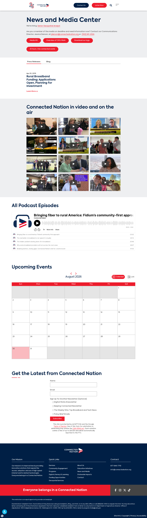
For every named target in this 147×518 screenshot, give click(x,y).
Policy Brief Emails (62, 414)
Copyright (125, 516)
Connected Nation (67, 149)
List (133, 277)
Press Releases (33, 62)
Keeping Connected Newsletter (68, 406)
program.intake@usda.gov (92, 508)
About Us (80, 465)
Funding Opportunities (57, 477)
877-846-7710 (116, 466)
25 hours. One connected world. (42, 49)
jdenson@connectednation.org (65, 34)
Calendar (119, 277)
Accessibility (141, 516)
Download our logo (82, 40)
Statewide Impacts (84, 474)
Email (52, 390)
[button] (4, 511)
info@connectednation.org (121, 469)
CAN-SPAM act (78, 428)
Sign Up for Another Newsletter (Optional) (68, 399)
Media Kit (34, 40)
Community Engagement (58, 468)
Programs (52, 471)
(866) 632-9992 (102, 504)
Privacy (133, 516)
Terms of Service (60, 426)
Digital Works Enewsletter (65, 402)
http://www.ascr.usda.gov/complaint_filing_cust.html (60, 504)
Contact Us (81, 5)
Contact (80, 477)
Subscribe (57, 419)
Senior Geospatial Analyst (49, 26)
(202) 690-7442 (71, 508)
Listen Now (99, 5)
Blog (48, 62)
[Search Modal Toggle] (111, 5)
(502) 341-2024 (88, 34)
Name (52, 381)
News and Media (83, 471)
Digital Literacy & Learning (59, 474)
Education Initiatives (85, 468)
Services (52, 465)
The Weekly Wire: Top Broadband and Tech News (75, 410)
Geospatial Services (56, 480)
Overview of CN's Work (55, 40)
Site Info (117, 516)
